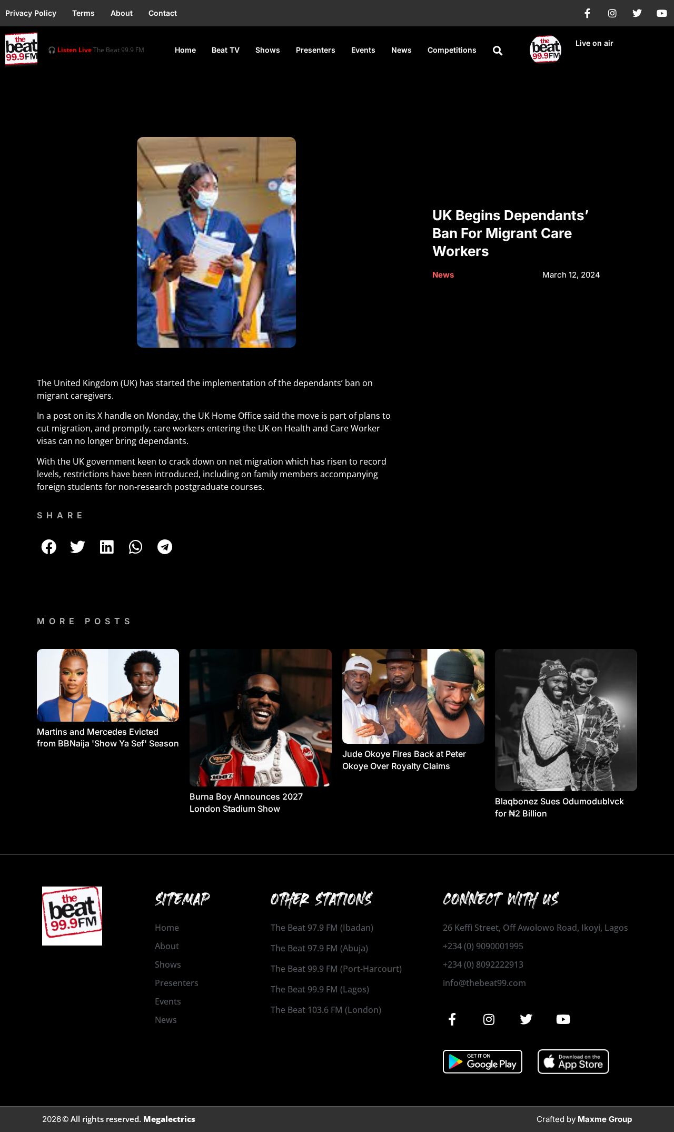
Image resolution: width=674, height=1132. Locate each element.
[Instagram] (612, 13)
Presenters (315, 49)
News (401, 49)
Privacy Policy (30, 12)
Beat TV (226, 49)
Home (185, 49)
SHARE (61, 515)
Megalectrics (169, 1119)
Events (363, 49)
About (122, 12)
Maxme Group (605, 1119)
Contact (162, 12)
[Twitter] (637, 13)
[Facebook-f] (587, 13)
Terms (83, 12)
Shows (267, 49)
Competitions (452, 49)
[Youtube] (662, 13)
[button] (497, 50)
